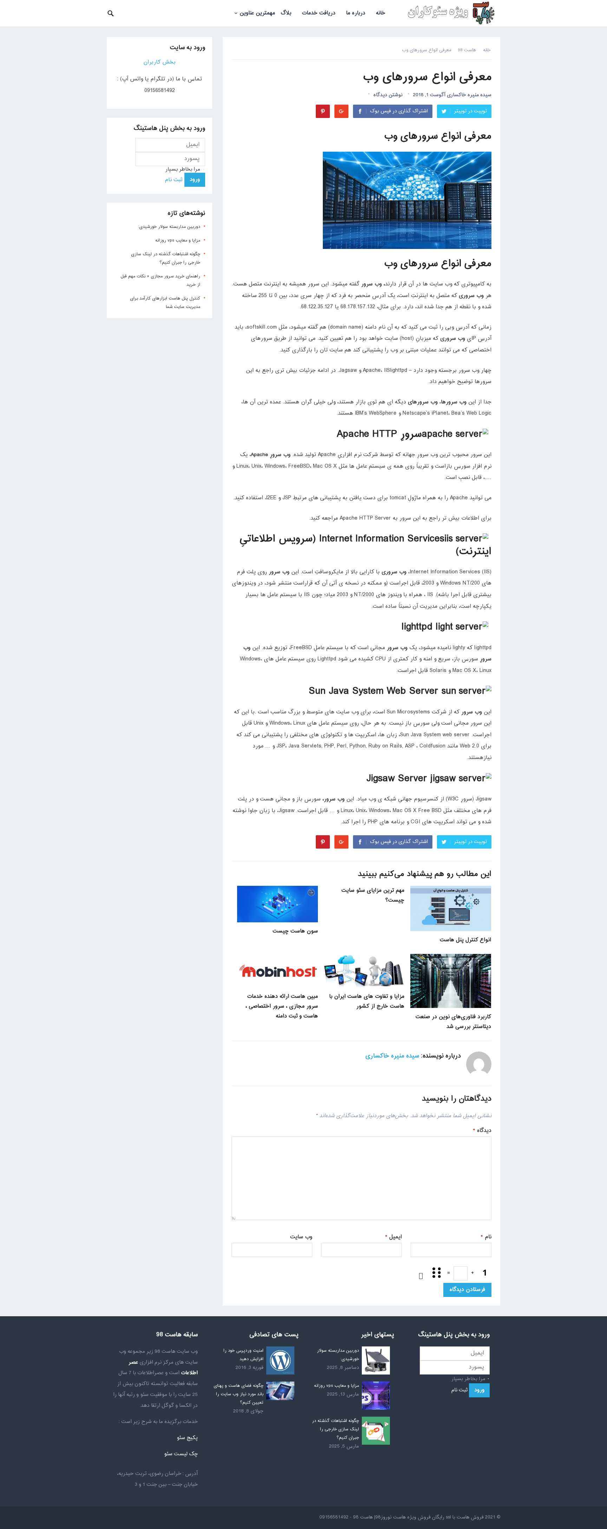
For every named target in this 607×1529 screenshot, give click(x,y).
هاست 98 (467, 50)
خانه (380, 13)
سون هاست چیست (295, 931)
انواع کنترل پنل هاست (465, 940)
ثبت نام (174, 180)
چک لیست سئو (181, 1454)
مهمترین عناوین (257, 13)
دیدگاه (482, 1130)
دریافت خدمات (318, 13)
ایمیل (393, 1237)
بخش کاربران (159, 62)
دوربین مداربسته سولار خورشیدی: (169, 226)
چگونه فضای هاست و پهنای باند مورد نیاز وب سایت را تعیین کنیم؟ (238, 1394)
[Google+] (341, 111)
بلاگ (286, 13)
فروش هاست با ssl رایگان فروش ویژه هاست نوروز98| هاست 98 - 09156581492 (401, 1517)
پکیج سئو (187, 1438)
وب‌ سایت (301, 1237)
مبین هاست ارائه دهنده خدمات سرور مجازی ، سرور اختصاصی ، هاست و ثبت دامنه (282, 1006)
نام (486, 1237)
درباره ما (355, 13)
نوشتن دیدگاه (388, 95)
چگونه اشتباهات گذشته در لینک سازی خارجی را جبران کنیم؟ (335, 1429)
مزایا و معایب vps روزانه (177, 240)
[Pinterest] (323, 111)
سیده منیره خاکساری (469, 95)
